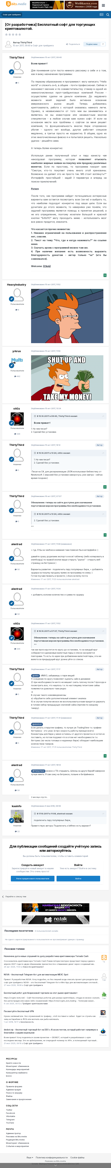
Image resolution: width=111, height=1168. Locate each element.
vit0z (16, 408)
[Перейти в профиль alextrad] (17, 554)
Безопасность (27, 1022)
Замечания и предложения (18, 1099)
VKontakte (10, 1116)
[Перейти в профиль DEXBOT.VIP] (103, 1031)
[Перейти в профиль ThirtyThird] (8, 44)
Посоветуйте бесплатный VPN (19, 1011)
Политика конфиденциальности (52, 1157)
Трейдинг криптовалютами (35, 1003)
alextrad (16, 544)
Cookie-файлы (77, 1157)
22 (18, 831)
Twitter (9, 1110)
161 (18, 569)
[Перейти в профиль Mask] (103, 1012)
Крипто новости (13, 1063)
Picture (35, 188)
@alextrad (37, 724)
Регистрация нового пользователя (32, 878)
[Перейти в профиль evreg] (104, 994)
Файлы (9, 1096)
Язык (29, 1157)
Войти (78, 878)
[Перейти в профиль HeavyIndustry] (17, 294)
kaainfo (16, 806)
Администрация (13, 1089)
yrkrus (16, 351)
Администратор (13, 1133)
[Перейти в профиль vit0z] (17, 418)
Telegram (10, 1119)
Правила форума (14, 1086)
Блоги (9, 1076)
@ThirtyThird (38, 771)
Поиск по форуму (14, 1093)
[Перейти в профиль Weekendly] (104, 975)
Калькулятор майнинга (16, 1073)
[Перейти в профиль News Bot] (104, 957)
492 (18, 376)
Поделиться (74, 44)
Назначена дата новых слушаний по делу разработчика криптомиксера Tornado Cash (46, 956)
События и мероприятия (17, 1146)
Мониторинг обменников (17, 1066)
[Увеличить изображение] (67, 315)
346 (18, 434)
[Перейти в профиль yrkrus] (17, 361)
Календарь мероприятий (17, 1069)
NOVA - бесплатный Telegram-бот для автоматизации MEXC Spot (36, 974)
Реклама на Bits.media (16, 1136)
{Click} (47, 266)
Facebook (10, 1113)
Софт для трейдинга (43, 45)
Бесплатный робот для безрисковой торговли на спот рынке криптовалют (40, 993)
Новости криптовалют (33, 967)
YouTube (10, 1123)
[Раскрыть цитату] (35, 416)
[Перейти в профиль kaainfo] (17, 816)
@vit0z (36, 676)
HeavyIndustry (16, 284)
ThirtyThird (26, 42)
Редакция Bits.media (15, 1139)
